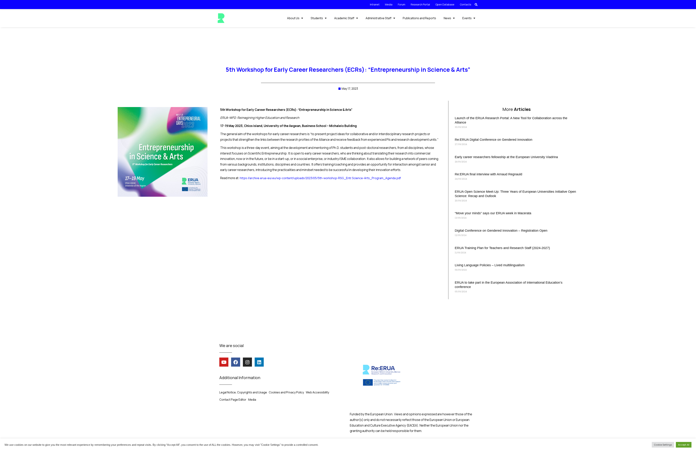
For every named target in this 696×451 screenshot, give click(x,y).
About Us (293, 18)
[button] (475, 4)
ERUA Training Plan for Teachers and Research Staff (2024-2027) (502, 248)
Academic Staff (344, 18)
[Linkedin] (259, 362)
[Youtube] (223, 362)
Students (317, 18)
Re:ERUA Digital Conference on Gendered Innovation (493, 139)
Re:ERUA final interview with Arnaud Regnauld (488, 174)
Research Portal (420, 4)
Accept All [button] (683, 444)
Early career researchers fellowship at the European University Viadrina (506, 157)
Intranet (375, 4)
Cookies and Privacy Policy (286, 392)
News (447, 18)
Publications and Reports (419, 18)
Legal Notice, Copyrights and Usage (243, 392)
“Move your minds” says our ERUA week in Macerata (493, 213)
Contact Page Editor (232, 400)
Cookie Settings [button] (663, 444)
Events (467, 18)
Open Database (444, 4)
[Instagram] (247, 362)
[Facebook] (235, 362)
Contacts (465, 4)
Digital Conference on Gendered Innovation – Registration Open (501, 230)
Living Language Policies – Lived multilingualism (490, 265)
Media (388, 4)
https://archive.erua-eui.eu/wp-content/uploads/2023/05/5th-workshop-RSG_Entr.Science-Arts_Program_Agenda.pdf (320, 178)
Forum (401, 4)
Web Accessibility (317, 392)
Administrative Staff (379, 18)
